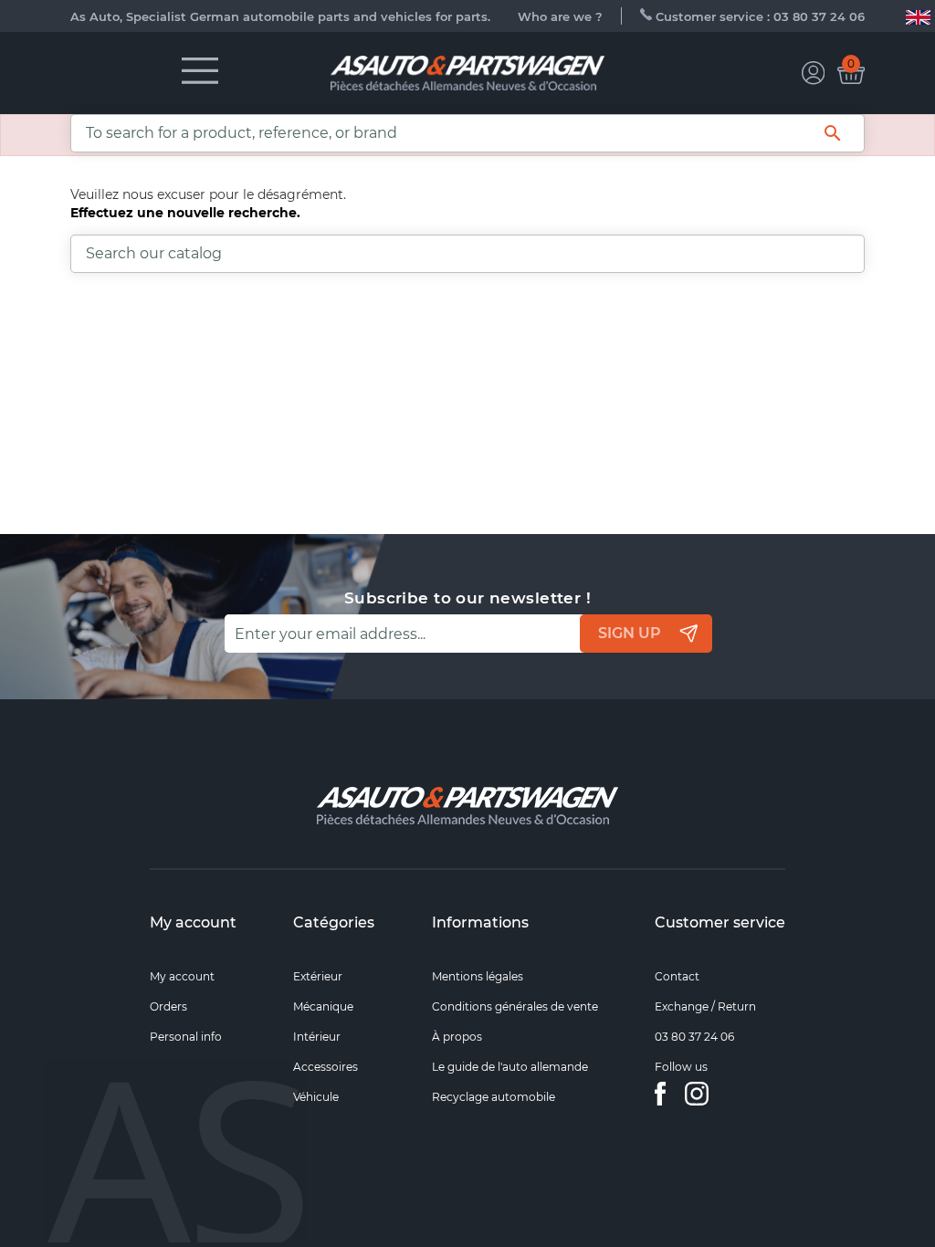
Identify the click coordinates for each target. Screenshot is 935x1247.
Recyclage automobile (493, 1097)
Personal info (186, 1036)
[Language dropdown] (918, 16)
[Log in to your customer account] (813, 73)
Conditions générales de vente (515, 1006)
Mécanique (323, 1006)
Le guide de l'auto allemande (510, 1067)
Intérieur (317, 1036)
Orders (168, 1006)
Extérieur (317, 976)
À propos (457, 1036)
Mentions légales (477, 976)
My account (193, 922)
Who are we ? (560, 16)
